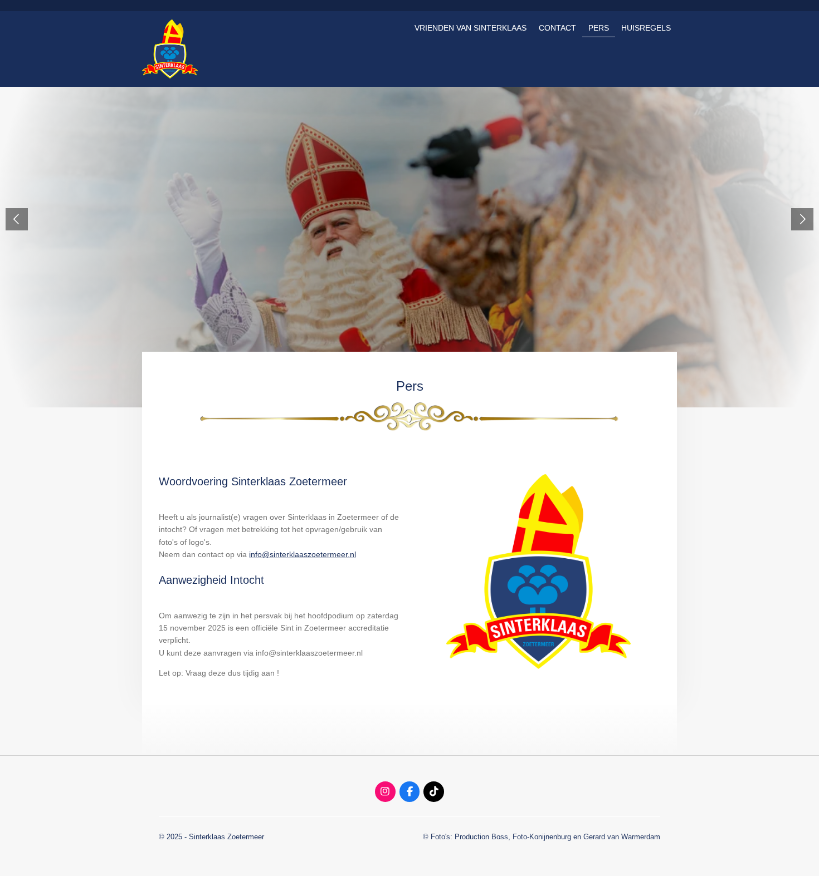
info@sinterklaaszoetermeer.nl (302, 554)
